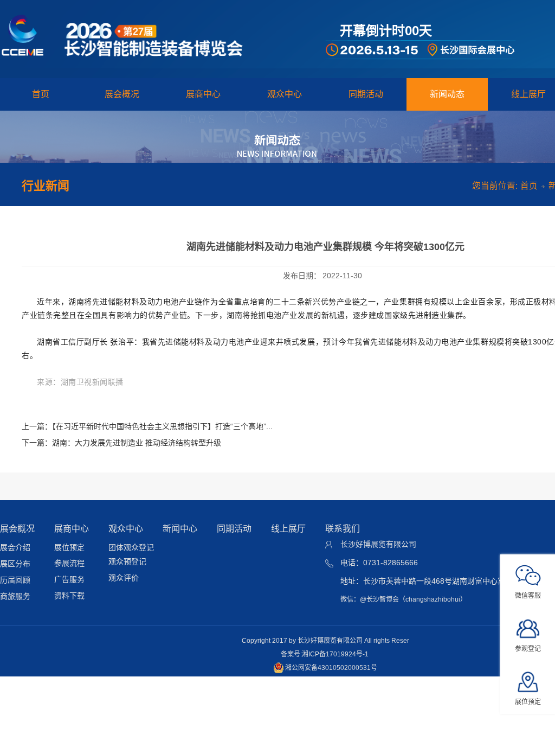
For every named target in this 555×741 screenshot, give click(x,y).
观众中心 (284, 94)
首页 (40, 94)
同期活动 (366, 94)
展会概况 (122, 94)
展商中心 (203, 94)
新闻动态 (447, 94)
